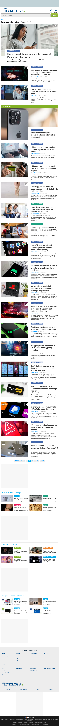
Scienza (4, 662)
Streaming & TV (5, 672)
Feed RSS (8, 689)
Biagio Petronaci (35, 95)
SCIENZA (45, 496)
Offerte (3, 664)
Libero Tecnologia (35, 76)
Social (3, 670)
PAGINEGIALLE (12, 719)
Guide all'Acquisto (48, 658)
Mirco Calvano (35, 251)
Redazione (19, 668)
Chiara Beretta (35, 331)
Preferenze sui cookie (39, 722)
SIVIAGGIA (45, 719)
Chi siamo (15, 722)
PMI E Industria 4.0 (49, 668)
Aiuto (45, 722)
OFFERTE (17, 496)
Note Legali (20, 722)
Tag (37, 689)
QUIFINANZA (50, 719)
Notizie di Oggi (5, 656)
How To (46, 656)
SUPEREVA (29, 720)
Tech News (4, 660)
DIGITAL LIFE (33, 653)
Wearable (32, 656)
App (17, 660)
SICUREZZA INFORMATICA (13, 50)
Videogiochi (4, 674)
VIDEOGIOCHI (18, 547)
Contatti (50, 689)
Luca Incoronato (35, 172)
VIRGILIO (6, 719)
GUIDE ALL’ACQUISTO (47, 547)
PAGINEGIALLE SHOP (19, 719)
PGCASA (25, 719)
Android (18, 656)
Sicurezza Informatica (33, 669)
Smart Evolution (34, 658)
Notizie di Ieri (5, 658)
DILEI (41, 719)
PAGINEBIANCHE (31, 719)
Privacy (25, 722)
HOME (2, 19)
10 (37, 460)
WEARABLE (17, 505)
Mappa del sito (23, 689)
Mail (51, 12)
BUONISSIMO (55, 719)
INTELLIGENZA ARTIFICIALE (49, 556)
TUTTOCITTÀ (37, 719)
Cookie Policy (30, 722)
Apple (17, 658)
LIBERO (2, 719)
